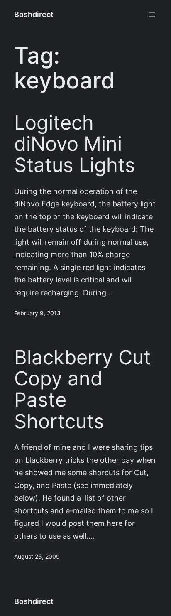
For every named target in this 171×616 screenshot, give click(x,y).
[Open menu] (152, 15)
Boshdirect (34, 14)
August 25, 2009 (37, 556)
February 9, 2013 (37, 313)
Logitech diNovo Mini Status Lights (74, 144)
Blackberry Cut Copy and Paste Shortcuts (82, 389)
